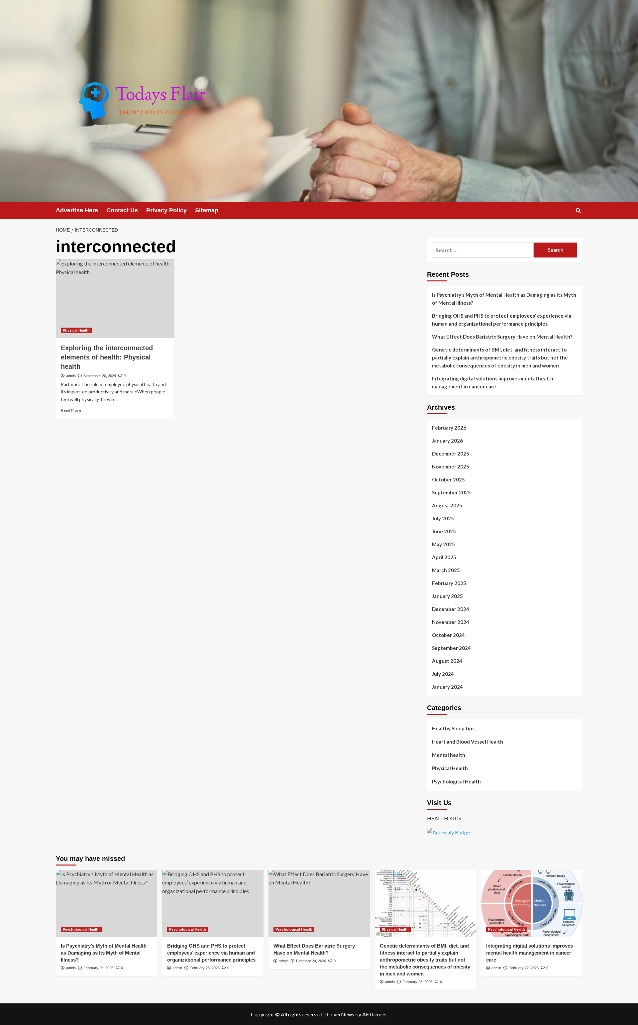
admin (71, 376)
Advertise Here (77, 210)
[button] (578, 210)
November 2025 (450, 466)
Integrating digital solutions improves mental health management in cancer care (492, 382)
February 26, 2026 (98, 968)
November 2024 (450, 622)
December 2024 (450, 609)
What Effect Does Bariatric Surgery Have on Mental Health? (502, 337)
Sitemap (206, 210)
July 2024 (443, 674)
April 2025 (444, 557)
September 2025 (451, 492)
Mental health (448, 755)
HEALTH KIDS (444, 818)
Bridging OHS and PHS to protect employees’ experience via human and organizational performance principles (501, 320)
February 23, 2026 (417, 982)
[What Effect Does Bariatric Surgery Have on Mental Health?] (319, 903)
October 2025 (448, 479)
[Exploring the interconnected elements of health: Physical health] (115, 298)
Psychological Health (456, 781)
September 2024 (451, 648)
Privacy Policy (166, 210)
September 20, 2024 (99, 376)
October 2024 (448, 635)
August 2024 (447, 661)
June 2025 (444, 531)
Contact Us (122, 210)
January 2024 (447, 687)
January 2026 (447, 441)
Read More (71, 410)
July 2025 (443, 518)
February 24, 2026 (311, 961)
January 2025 (447, 596)
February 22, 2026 (524, 968)
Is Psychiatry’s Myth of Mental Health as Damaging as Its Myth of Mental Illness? (504, 299)
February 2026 (449, 428)
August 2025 (447, 505)
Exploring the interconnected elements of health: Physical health (107, 357)
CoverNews (340, 1014)
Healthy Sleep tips (453, 728)
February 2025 (449, 583)
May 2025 (443, 544)
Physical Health (76, 330)
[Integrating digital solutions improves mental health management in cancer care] (532, 903)
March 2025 (446, 570)
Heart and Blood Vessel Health (467, 742)
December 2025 (450, 454)
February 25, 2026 (205, 968)
